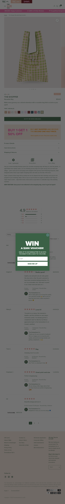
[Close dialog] (48, 235)
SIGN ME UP (32, 264)
